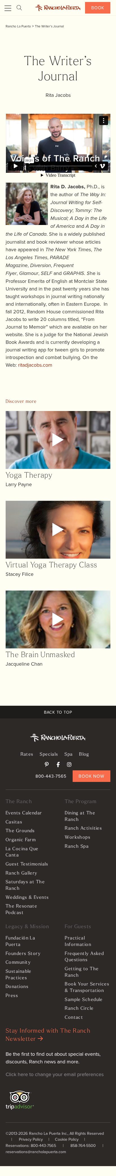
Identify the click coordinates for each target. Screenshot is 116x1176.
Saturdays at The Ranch (25, 885)
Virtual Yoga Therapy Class (51, 565)
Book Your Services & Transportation (87, 987)
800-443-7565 (50, 776)
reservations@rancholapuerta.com (36, 1152)
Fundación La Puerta (20, 941)
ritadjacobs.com (35, 364)
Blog (84, 754)
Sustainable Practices (19, 974)
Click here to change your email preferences (55, 1074)
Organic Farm (21, 840)
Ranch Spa (77, 846)
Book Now (91, 776)
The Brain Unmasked (40, 655)
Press (12, 996)
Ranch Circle (79, 1008)
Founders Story (23, 954)
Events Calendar (24, 813)
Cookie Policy (67, 1139)
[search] (19, 8)
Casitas (14, 822)
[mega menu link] (8, 8)
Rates (27, 754)
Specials (49, 754)
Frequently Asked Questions (84, 957)
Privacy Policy (31, 1139)
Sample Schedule (84, 1000)
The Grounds (20, 831)
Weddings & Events (27, 897)
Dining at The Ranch (80, 816)
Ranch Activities (83, 828)
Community (18, 962)
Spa (68, 754)
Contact (74, 1017)
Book (97, 8)
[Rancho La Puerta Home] (58, 8)
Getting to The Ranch (82, 972)
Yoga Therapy (29, 476)
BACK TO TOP (58, 712)
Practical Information (78, 941)
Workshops (77, 837)
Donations (17, 987)
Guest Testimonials (27, 864)
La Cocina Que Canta (22, 852)
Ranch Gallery (21, 873)
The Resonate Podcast (21, 909)
